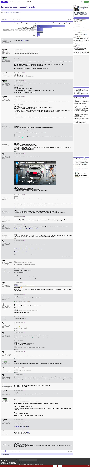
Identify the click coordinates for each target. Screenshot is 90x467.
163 (17, 19)
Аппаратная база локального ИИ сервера (81, 51)
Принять (54, 465)
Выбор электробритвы (78, 19)
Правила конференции (28, 462)
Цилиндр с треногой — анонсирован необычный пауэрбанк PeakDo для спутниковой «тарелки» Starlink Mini (80, 98)
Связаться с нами (21, 462)
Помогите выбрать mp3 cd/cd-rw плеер (81, 175)
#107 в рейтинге (9, 386)
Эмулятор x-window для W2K (79, 159)
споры (16, 12)
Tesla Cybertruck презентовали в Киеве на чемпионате (24, 251)
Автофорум (2, 5)
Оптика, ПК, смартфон (78, 20)
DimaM (19, 301)
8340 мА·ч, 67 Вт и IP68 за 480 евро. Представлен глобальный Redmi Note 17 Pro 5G (82, 117)
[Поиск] (82, 2)
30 (39, 24)
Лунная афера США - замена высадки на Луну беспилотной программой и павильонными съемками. (82, 38)
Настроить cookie (28, 462)
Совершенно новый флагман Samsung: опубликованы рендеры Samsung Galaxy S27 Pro (81, 107)
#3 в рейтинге (10, 262)
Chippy (21, 301)
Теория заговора (78, 89)
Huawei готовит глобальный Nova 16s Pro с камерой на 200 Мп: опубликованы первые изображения (81, 114)
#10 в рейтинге (9, 51)
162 (15, 19)
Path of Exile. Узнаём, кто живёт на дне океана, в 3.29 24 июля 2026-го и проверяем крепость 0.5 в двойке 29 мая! (82, 41)
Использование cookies (22, 462)
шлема (16, 151)
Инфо (71, 49)
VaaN (27, 301)
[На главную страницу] (4, 2)
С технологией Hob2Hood (82, 10)
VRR (76, 92)
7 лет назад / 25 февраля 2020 (19, 49)
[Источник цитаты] (49, 51)
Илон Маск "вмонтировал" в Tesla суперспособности (24, 246)
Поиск (33, 462)
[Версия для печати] (69, 19)
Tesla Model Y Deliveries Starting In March (21, 426)
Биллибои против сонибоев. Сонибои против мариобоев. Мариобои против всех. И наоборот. (82, 53)
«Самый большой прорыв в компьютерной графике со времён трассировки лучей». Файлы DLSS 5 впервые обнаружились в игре (82, 122)
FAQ (34, 462)
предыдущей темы (24, 40)
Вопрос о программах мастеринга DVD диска (81, 171)
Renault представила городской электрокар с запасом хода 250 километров (28, 248)
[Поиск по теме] (70, 19)
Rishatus (16, 372)
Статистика (37, 462)
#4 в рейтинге (10, 271)
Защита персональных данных (36, 462)
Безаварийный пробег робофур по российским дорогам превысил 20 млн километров (81, 104)
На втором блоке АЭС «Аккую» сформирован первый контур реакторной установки (81, 109)
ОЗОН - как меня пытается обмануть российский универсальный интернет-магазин (81, 49)
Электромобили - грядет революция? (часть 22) (18, 7)
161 (13, 19)
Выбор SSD (77, 21)
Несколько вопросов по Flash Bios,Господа (81, 166)
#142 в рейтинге (9, 305)
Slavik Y (17, 301)
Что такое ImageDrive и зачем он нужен (81, 164)
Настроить (59, 465)
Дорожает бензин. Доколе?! (79, 27)
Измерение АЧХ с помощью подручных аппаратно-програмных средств (81, 34)
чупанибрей (7, 12)
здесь (9, 10)
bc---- (16, 238)
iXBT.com (20, 464)
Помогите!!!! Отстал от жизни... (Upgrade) (81, 173)
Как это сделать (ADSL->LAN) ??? (80, 158)
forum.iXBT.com (38, 464)
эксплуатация (13, 12)
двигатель (19, 12)
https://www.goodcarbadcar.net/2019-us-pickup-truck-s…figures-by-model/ (27, 228)
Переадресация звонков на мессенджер (81, 46)
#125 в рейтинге (8, 41)
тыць (28, 432)
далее (19, 19)
